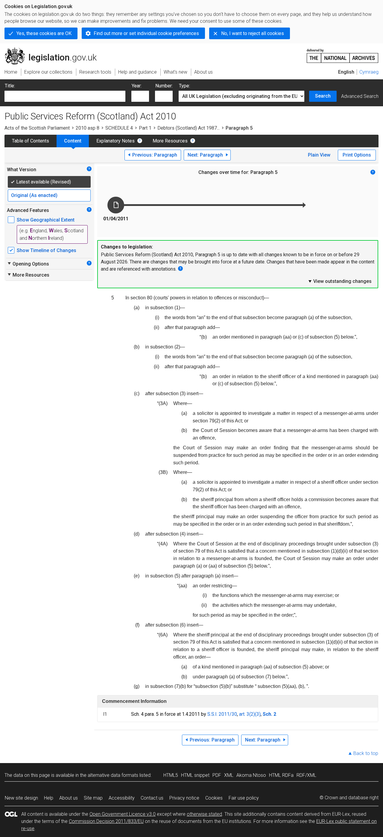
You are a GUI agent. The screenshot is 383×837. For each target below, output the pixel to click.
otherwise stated (204, 814)
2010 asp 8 (87, 128)
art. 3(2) (247, 714)
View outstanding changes (340, 281)
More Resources (170, 141)
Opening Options (28, 264)
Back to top (365, 753)
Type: (184, 86)
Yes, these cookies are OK (44, 33)
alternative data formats (113, 775)
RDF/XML (306, 775)
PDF (216, 775)
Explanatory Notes (115, 141)
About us (68, 798)
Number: (164, 86)
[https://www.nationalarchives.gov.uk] (343, 53)
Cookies (214, 798)
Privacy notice (184, 798)
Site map (93, 798)
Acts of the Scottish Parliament (37, 128)
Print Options (357, 155)
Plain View (319, 155)
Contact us (152, 798)
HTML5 (170, 775)
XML (228, 775)
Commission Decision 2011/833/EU (106, 821)
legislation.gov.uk (54, 50)
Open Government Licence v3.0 (122, 814)
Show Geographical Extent (46, 220)
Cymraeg (369, 72)
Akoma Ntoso (251, 775)
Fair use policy (244, 798)
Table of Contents (30, 141)
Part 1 (145, 128)
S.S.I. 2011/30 (222, 714)
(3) (258, 714)
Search (323, 96)
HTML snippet (195, 775)
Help (48, 798)
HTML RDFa (281, 775)
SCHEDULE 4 (119, 128)
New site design (21, 798)
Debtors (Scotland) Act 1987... (188, 128)
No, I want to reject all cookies (252, 33)
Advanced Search (360, 96)
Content (72, 141)
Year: (137, 86)
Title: (10, 86)
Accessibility (122, 798)
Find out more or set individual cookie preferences (146, 33)
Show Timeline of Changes (46, 250)
